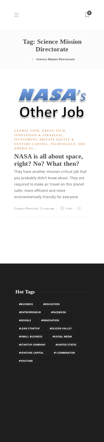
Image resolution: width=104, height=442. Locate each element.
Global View (26, 130)
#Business (26, 304)
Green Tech (53, 130)
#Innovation (50, 320)
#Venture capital (31, 352)
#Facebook (58, 312)
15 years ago (47, 208)
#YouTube (26, 361)
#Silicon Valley (61, 328)
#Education (51, 304)
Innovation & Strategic (38, 135)
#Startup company (32, 344)
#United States (66, 344)
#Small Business (30, 336)
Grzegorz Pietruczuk (26, 208)
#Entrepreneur (30, 312)
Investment (25, 139)
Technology (63, 144)
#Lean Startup (29, 328)
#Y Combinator (64, 352)
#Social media (62, 336)
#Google (25, 320)
